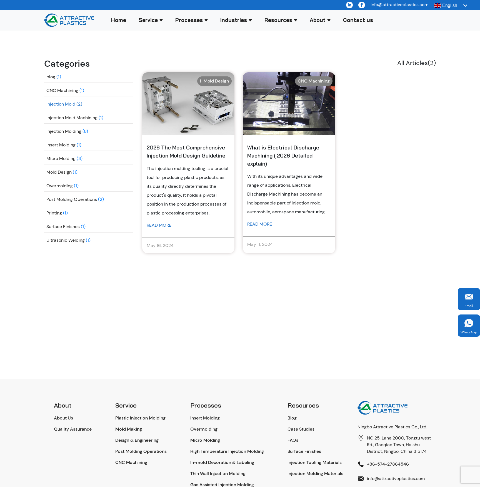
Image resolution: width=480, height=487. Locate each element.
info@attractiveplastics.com (396, 478)
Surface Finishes (63, 226)
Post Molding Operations (71, 199)
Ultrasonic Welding (65, 240)
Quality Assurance (73, 429)
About (318, 20)
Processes (189, 20)
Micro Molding (61, 158)
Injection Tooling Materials (315, 462)
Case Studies (301, 429)
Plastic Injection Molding (140, 418)
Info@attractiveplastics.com (399, 5)
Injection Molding (63, 131)
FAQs (293, 440)
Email (469, 306)
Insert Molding (61, 145)
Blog (292, 418)
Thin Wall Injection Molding (218, 473)
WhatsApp (469, 332)
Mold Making (128, 429)
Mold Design (59, 172)
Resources (278, 20)
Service (148, 20)
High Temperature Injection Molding (227, 451)
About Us (63, 418)
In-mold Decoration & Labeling (222, 462)
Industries (233, 20)
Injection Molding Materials (315, 473)
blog (50, 77)
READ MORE (159, 225)
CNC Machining (62, 90)
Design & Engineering (137, 440)
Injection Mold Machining (72, 118)
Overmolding (59, 186)
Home (118, 20)
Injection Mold (60, 104)
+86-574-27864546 (388, 464)
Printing (54, 213)
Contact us (358, 20)
